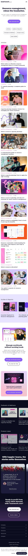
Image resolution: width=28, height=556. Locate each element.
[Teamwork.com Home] (6, 2)
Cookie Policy (24, 550)
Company (3, 524)
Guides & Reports (17, 29)
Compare (3, 536)
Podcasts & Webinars (9, 32)
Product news (20, 32)
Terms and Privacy (14, 544)
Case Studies (14, 36)
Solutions (3, 530)
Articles (8, 29)
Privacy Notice (14, 546)
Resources (3, 533)
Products (3, 527)
